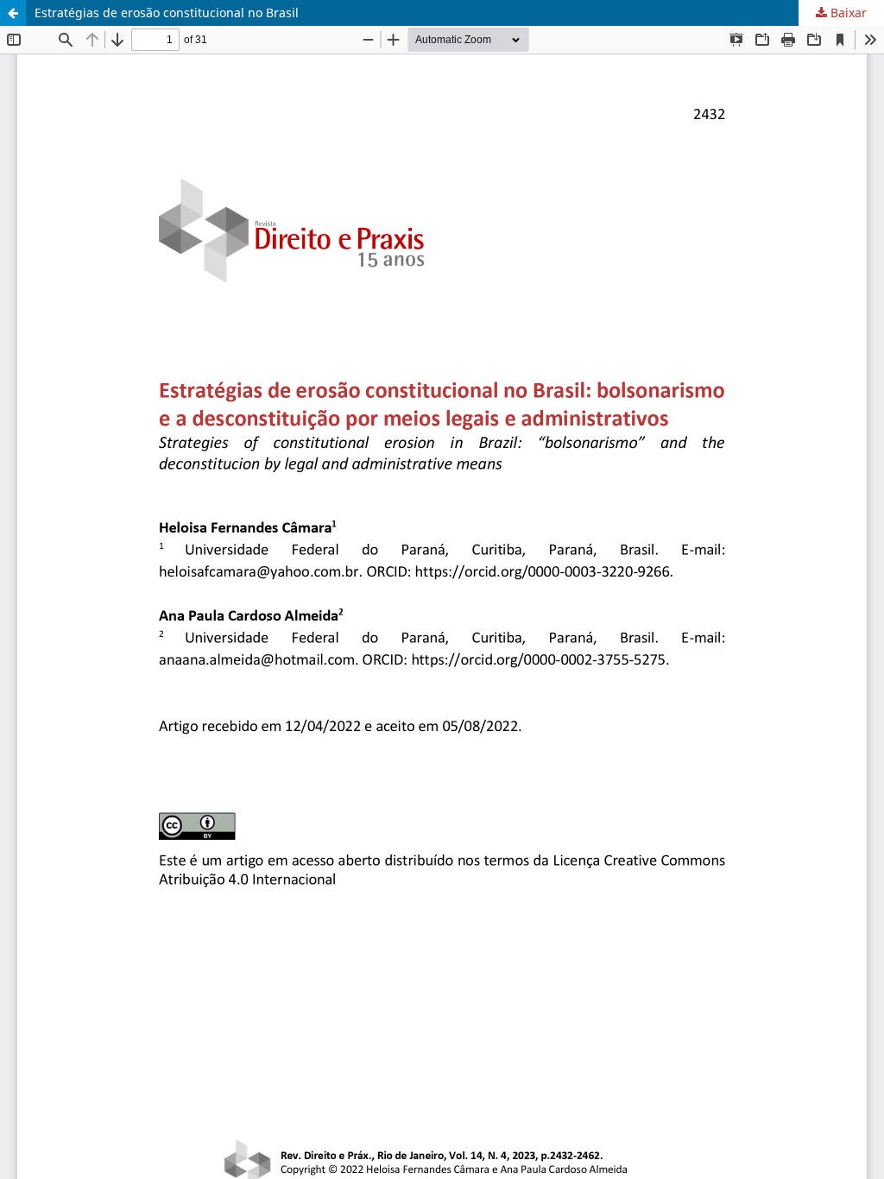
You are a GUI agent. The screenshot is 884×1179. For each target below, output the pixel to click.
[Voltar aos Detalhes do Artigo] (13, 13)
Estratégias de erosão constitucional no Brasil (167, 12)
